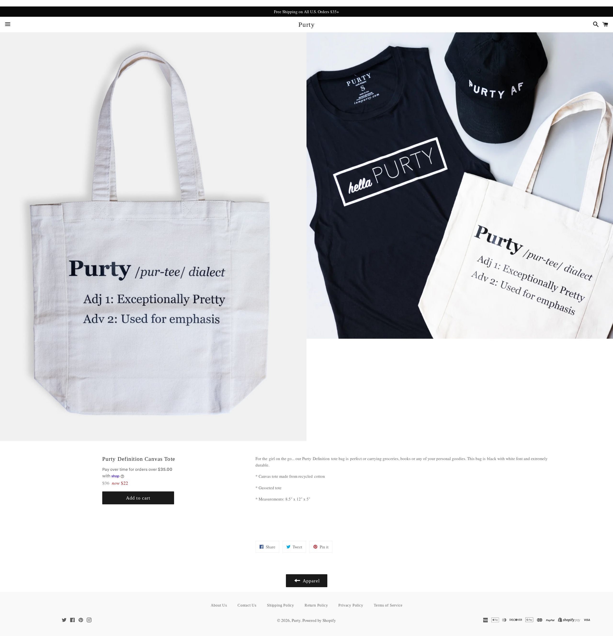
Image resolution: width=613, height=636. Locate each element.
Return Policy (316, 605)
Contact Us (247, 605)
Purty (306, 24)
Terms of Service (388, 605)
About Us (219, 605)
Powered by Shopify (319, 620)
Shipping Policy (280, 605)
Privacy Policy (350, 605)
